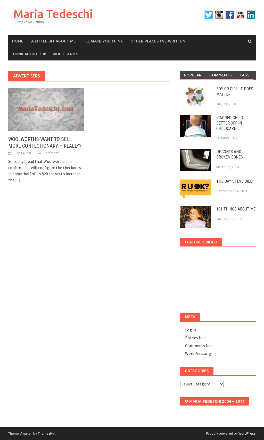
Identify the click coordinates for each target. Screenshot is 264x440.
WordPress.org (198, 353)
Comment (51, 153)
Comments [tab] (220, 75)
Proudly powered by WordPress (231, 433)
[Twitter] (208, 14)
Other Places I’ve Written (157, 41)
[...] (17, 179)
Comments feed (199, 345)
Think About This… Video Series (45, 54)
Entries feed (196, 337)
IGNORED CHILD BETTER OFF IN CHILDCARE (229, 123)
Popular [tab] (193, 75)
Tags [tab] (245, 75)
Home (17, 41)
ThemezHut (46, 433)
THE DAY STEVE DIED (234, 181)
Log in (190, 329)
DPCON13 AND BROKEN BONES (229, 154)
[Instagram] (219, 14)
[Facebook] (230, 14)
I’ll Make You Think (103, 41)
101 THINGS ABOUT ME (235, 209)
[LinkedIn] (251, 14)
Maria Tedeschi (53, 13)
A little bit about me (53, 41)
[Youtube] (240, 14)
